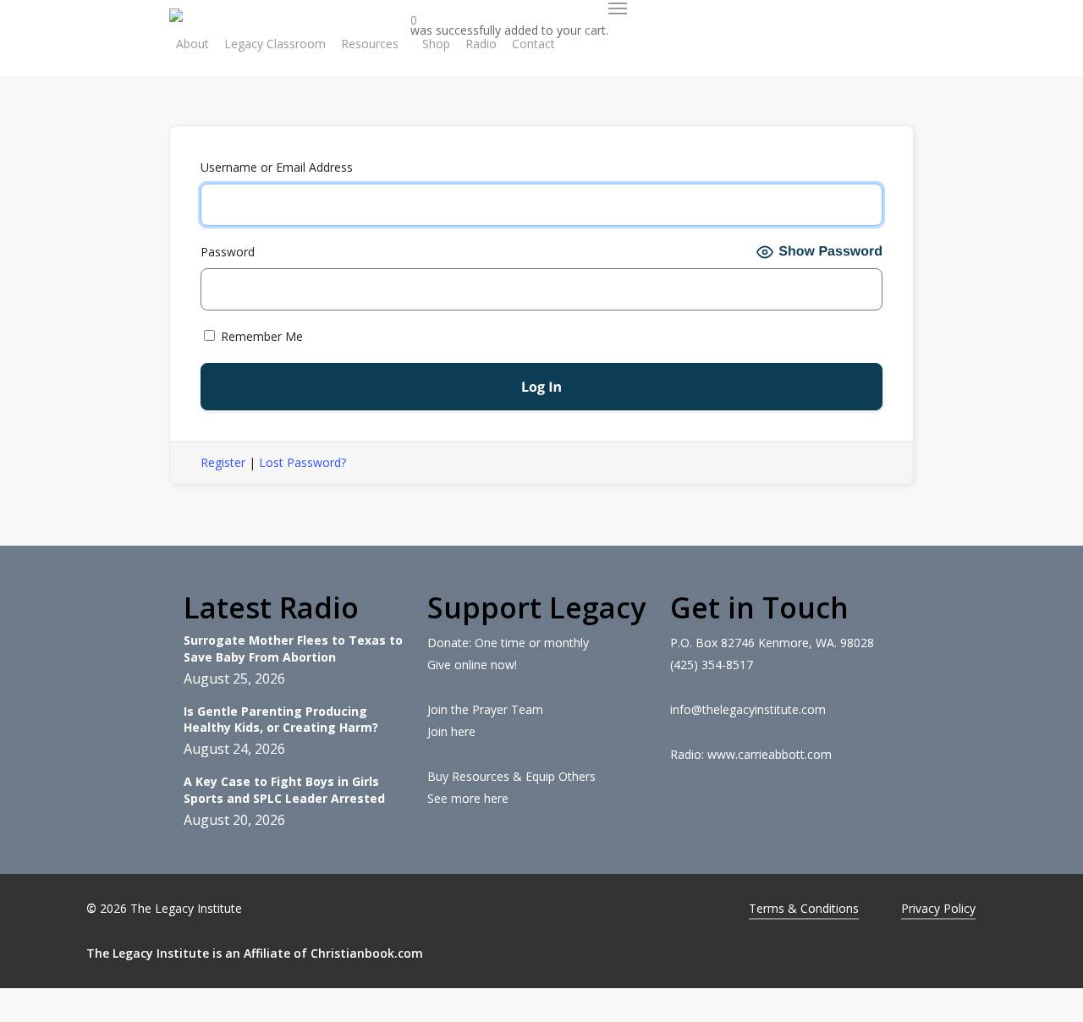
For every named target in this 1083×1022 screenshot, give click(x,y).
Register (223, 462)
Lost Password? (302, 462)
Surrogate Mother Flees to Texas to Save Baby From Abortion (293, 648)
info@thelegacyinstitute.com (748, 709)
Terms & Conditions (804, 908)
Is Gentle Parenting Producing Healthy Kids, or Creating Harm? (281, 719)
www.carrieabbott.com (769, 754)
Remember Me (260, 336)
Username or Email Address (277, 167)
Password (228, 252)
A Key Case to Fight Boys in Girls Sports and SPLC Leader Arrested (284, 789)
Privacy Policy (938, 908)
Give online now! (472, 665)
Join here (451, 731)
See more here (468, 798)
